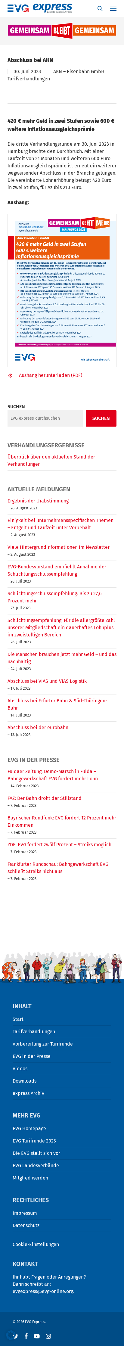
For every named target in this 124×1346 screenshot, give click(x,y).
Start (18, 1019)
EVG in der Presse (32, 1056)
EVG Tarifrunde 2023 (34, 1141)
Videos (20, 1068)
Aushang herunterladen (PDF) (50, 375)
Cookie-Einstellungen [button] (36, 1244)
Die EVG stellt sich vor (36, 1153)
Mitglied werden (30, 1178)
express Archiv (28, 1093)
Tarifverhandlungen (29, 79)
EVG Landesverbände (36, 1165)
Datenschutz (26, 1225)
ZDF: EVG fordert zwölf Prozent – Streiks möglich (59, 844)
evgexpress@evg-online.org (43, 1291)
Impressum (25, 1213)
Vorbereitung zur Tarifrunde (43, 1044)
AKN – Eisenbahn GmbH (78, 71)
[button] (11, 1335)
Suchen (16, 406)
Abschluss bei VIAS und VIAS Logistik (47, 681)
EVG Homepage (29, 1128)
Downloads (24, 1081)
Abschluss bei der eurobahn (38, 727)
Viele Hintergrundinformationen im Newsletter (59, 547)
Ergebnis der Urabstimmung (38, 501)
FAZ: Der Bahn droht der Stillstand (45, 798)
